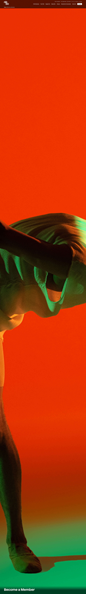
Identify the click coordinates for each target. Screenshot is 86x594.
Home (5, 7)
